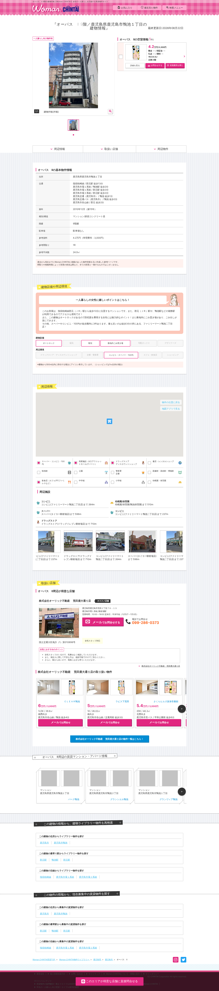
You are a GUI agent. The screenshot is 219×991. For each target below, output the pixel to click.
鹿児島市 (109, 959)
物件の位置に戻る (171, 402)
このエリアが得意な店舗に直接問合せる (112, 981)
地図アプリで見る (171, 408)
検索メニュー (176, 7)
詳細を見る (135, 65)
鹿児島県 (97, 959)
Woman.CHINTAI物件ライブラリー (74, 959)
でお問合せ (60, 722)
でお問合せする (106, 622)
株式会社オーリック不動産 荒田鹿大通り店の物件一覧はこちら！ (109, 738)
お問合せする (156, 65)
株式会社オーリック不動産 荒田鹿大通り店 (161, 666)
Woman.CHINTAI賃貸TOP (44, 959)
